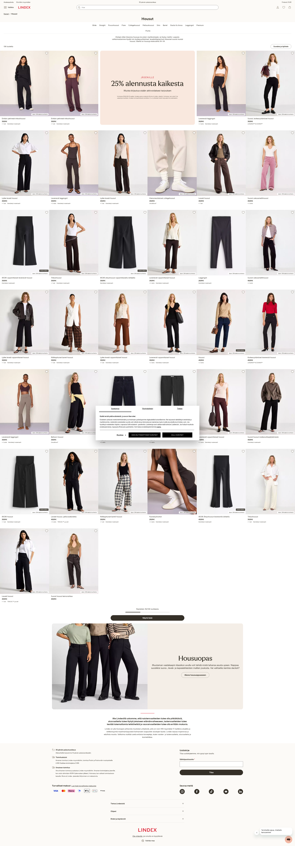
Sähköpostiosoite (187, 759)
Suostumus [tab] (115, 409)
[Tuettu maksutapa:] (115, 791)
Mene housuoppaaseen (195, 675)
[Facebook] (196, 791)
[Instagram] (182, 791)
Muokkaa (120, 435)
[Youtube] (226, 791)
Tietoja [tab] (180, 409)
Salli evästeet (177, 435)
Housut (14, 14)
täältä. (158, 427)
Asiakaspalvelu (9, 2)
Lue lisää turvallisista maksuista (83, 786)
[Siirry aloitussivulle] (24, 7)
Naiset (6, 14)
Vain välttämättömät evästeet (144, 435)
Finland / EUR (286, 2)
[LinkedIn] (240, 791)
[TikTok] (211, 791)
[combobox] (147, 7)
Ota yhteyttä (137, 836)
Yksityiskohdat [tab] (147, 409)
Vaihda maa (150, 841)
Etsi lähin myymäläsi (23, 2)
